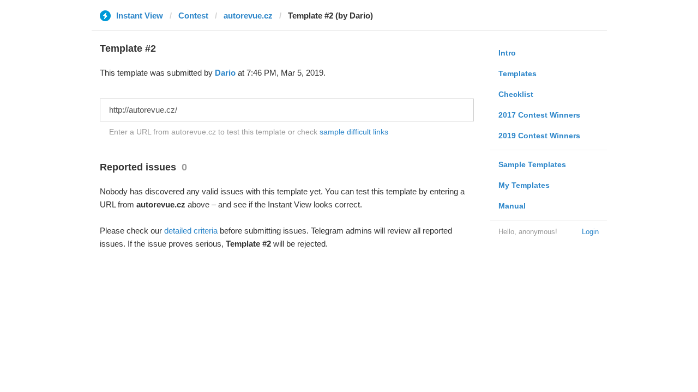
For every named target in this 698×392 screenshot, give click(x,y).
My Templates (524, 185)
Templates (517, 73)
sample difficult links (354, 131)
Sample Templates (532, 164)
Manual (512, 205)
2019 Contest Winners (539, 135)
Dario (225, 72)
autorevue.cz (248, 15)
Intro (507, 52)
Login (590, 232)
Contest (193, 15)
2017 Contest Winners (539, 115)
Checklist (515, 94)
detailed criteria (191, 230)
